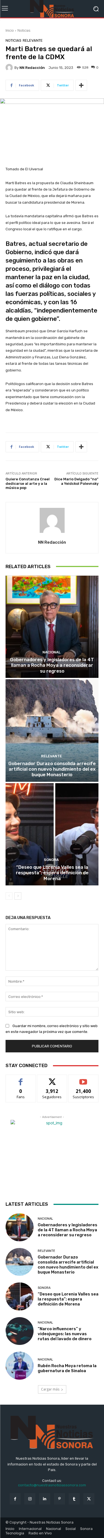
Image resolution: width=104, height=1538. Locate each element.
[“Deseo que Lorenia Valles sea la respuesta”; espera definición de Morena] (52, 834)
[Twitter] (88, 1498)
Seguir (52, 1079)
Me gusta (20, 1079)
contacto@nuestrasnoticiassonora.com (52, 1485)
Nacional (51, 652)
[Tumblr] (74, 1498)
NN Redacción (32, 67)
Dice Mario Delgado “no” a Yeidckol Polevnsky (76, 481)
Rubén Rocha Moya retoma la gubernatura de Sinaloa (67, 1368)
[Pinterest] (59, 1498)
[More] (81, 85)
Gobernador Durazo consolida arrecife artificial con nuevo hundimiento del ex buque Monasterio (52, 769)
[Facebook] (15, 1498)
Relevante (33, 40)
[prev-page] (9, 896)
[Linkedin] (44, 1498)
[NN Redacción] (10, 67)
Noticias (23, 30)
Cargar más (50, 1389)
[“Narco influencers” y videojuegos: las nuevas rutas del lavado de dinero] (20, 1331)
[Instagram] (29, 1498)
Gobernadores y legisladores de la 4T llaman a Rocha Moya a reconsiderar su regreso (52, 665)
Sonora (51, 860)
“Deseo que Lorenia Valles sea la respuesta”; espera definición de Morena (52, 872)
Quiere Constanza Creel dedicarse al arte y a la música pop (28, 483)
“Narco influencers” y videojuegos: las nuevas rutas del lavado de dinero (65, 1333)
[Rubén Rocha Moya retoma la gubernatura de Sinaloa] (20, 1366)
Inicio (10, 30)
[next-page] (17, 896)
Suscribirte (83, 1079)
